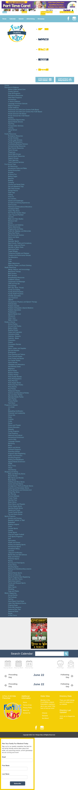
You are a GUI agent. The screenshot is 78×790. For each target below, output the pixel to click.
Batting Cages (12, 176)
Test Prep (11, 124)
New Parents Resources (16, 148)
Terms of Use (27, 705)
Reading (11, 118)
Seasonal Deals (13, 611)
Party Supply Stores (14, 383)
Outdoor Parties (13, 375)
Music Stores (12, 502)
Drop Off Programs (14, 93)
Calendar (12, 19)
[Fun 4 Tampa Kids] (16, 33)
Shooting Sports (13, 567)
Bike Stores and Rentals (16, 478)
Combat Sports (13, 528)
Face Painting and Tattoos (16, 354)
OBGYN (10, 300)
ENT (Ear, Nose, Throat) (16, 288)
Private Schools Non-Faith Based (18, 116)
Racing (10, 561)
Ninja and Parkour (14, 557)
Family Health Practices (15, 294)
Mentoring (11, 443)
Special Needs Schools (15, 122)
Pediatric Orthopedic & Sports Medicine (20, 308)
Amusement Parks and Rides (17, 168)
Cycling (10, 530)
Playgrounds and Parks (15, 229)
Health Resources (10, 267)
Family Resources (10, 134)
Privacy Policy (27, 708)
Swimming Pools (13, 249)
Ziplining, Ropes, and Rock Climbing (19, 265)
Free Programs (13, 433)
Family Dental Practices (15, 292)
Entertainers (12, 352)
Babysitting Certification (15, 411)
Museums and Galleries (15, 225)
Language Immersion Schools (17, 103)
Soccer (10, 571)
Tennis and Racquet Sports (17, 583)
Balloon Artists (12, 328)
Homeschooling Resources (16, 146)
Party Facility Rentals (15, 377)
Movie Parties (12, 371)
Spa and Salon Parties (15, 395)
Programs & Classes (11, 405)
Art (9, 409)
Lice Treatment (13, 298)
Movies (10, 223)
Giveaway (41, 19)
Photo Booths (12, 387)
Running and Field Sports (16, 563)
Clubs (10, 417)
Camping (11, 182)
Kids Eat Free (12, 500)
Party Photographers (14, 379)
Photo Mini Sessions (14, 607)
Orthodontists (12, 304)
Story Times (12, 466)
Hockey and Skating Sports (16, 544)
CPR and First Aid (14, 284)
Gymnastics (12, 540)
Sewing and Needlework (16, 460)
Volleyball (11, 585)
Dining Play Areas (14, 492)
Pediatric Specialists (14, 310)
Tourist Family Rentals (15, 512)
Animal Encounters (14, 170)
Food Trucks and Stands (16, 358)
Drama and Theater (14, 425)
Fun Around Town (10, 164)
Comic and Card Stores (15, 484)
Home (4, 19)
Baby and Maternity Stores (16, 474)
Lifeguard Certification (15, 553)
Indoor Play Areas (14, 211)
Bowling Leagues (13, 524)
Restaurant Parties (14, 391)
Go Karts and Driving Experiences (19, 203)
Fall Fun (10, 599)
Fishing (10, 195)
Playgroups (11, 152)
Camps (7, 85)
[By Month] (8, 664)
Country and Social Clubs (16, 184)
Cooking (10, 419)
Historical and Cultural (15, 435)
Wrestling (11, 589)
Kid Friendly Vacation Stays (17, 213)
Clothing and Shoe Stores (16, 482)
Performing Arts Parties (15, 385)
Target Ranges (13, 251)
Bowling (10, 180)
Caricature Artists (13, 334)
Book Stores (12, 480)
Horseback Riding (14, 549)
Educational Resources (15, 95)
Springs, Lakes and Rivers (16, 245)
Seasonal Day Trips (14, 609)
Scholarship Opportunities (16, 120)
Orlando (44, 713)
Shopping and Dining (11, 472)
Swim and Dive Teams (15, 579)
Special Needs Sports (15, 573)
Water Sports (12, 587)
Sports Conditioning (14, 575)
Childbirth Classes (14, 279)
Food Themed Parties (15, 356)
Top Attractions (13, 257)
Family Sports (12, 532)
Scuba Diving (12, 565)
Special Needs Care (14, 314)
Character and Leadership (16, 413)
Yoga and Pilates (13, 591)
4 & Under (11, 407)
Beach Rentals (12, 476)
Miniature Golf (12, 221)
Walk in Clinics (12, 320)
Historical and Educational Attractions (20, 207)
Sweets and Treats (14, 510)
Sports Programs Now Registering (19, 577)
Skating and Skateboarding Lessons (19, 569)
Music (10, 445)
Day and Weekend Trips (16, 186)
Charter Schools (13, 91)
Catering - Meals (13, 338)
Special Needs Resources (16, 156)
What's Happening (10, 593)
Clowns (10, 342)
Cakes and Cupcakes (15, 332)
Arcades (10, 172)
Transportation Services (15, 126)
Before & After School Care (16, 89)
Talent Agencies (13, 160)
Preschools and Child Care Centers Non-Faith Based (25, 112)
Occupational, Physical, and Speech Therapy (22, 302)
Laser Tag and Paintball (15, 215)
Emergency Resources (15, 136)
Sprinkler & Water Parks (15, 247)
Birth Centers (12, 273)
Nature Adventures (14, 227)
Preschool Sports (13, 559)
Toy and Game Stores (15, 514)
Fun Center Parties (14, 360)
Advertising (31, 19)
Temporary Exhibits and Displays (18, 253)
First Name (5, 765)
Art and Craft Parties (14, 326)
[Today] (29, 664)
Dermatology (12, 286)
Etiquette (11, 429)
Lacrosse (11, 551)
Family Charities (13, 138)
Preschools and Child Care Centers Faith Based (23, 110)
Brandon (24, 12)
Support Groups (13, 158)
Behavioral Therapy (14, 271)
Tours (10, 259)
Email (4, 757)
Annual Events (12, 595)
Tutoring (10, 128)
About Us (26, 710)
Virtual (10, 468)
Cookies (10, 346)
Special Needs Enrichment (16, 462)
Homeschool (12, 99)
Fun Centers (12, 199)
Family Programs (13, 431)
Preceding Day (13, 676)
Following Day (65, 676)
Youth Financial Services (16, 162)
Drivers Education (14, 427)
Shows (10, 613)
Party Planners (13, 381)
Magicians (11, 368)
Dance (10, 423)
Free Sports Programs (15, 536)
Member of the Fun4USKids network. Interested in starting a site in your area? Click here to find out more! (48, 704)
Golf (9, 538)
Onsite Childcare (13, 108)
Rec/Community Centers (16, 235)
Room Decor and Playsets (16, 504)
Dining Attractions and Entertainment (20, 490)
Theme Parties (13, 401)
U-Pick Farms (12, 615)
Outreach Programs (14, 449)
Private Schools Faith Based (17, 114)
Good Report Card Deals (16, 601)
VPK (9, 132)
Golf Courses (12, 205)
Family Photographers (15, 142)
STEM (10, 464)
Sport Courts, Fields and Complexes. (20, 243)
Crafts (10, 421)
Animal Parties (12, 324)
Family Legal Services (15, 140)
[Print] (60, 664)
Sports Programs (10, 516)
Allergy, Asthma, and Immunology (19, 269)
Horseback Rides (13, 209)
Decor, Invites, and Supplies (17, 348)
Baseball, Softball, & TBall (16, 520)
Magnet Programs (14, 105)
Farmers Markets (13, 496)
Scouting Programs (14, 458)
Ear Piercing (12, 494)
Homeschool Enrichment (16, 437)
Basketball (11, 522)
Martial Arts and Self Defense (17, 555)
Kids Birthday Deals (14, 366)
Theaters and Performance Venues (19, 255)
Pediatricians (12, 312)
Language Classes (14, 441)
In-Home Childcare (14, 101)
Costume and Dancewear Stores (18, 488)
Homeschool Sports (14, 547)
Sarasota (45, 716)
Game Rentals (12, 362)
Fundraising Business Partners (18, 144)
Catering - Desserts (14, 336)
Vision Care (12, 318)
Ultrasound (11, 316)
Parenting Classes (14, 451)
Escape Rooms (13, 190)
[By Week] (18, 664)
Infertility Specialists (14, 296)
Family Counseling (14, 290)
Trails (10, 261)
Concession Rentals (14, 344)
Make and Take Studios (15, 219)
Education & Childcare (12, 87)
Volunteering (12, 470)
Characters (11, 340)
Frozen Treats (12, 498)
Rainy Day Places (13, 233)
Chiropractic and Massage (16, 281)
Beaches (11, 178)
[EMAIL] (70, 664)
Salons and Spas (13, 237)
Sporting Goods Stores (15, 508)
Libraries (11, 217)
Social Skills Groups (14, 154)
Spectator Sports (13, 241)
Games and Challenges (15, 201)
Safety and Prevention (15, 455)
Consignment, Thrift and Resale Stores (20, 486)
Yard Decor (11, 403)
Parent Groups (13, 150)
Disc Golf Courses (14, 188)
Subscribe (17, 783)
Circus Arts (11, 415)
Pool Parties (12, 389)
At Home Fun (12, 174)
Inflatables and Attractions (16, 364)
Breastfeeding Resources (16, 277)
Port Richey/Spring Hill (67, 12)
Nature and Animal (14, 447)
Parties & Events (10, 322)
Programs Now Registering (16, 453)
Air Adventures (13, 166)
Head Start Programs (15, 97)
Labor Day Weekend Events (17, 603)
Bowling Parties (13, 330)
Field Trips (11, 192)
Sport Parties (12, 399)
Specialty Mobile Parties (15, 397)
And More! (45, 718)
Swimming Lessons (14, 581)
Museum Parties (13, 373)
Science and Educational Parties (18, 393)
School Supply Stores (15, 506)
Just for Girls (12, 439)
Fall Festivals (12, 597)
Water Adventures (14, 263)
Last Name (5, 774)
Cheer (10, 526)
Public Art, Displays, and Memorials (19, 231)
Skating (10, 239)
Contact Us (26, 713)
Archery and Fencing (15, 518)
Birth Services (12, 275)
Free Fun (11, 197)
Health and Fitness (14, 542)
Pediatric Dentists (13, 306)
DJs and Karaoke (13, 350)
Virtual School (12, 130)
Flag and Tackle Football (16, 534)
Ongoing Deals (13, 605)
